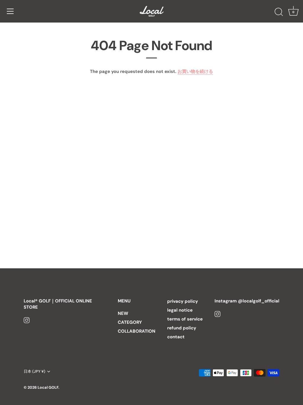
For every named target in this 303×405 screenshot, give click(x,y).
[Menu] (10, 11)
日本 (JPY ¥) (34, 371)
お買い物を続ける (195, 71)
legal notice (180, 310)
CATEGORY (130, 322)
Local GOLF (48, 387)
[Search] (278, 12)
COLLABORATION (136, 331)
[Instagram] (27, 320)
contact (176, 337)
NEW (123, 313)
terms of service (185, 319)
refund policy (181, 328)
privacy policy (182, 301)
